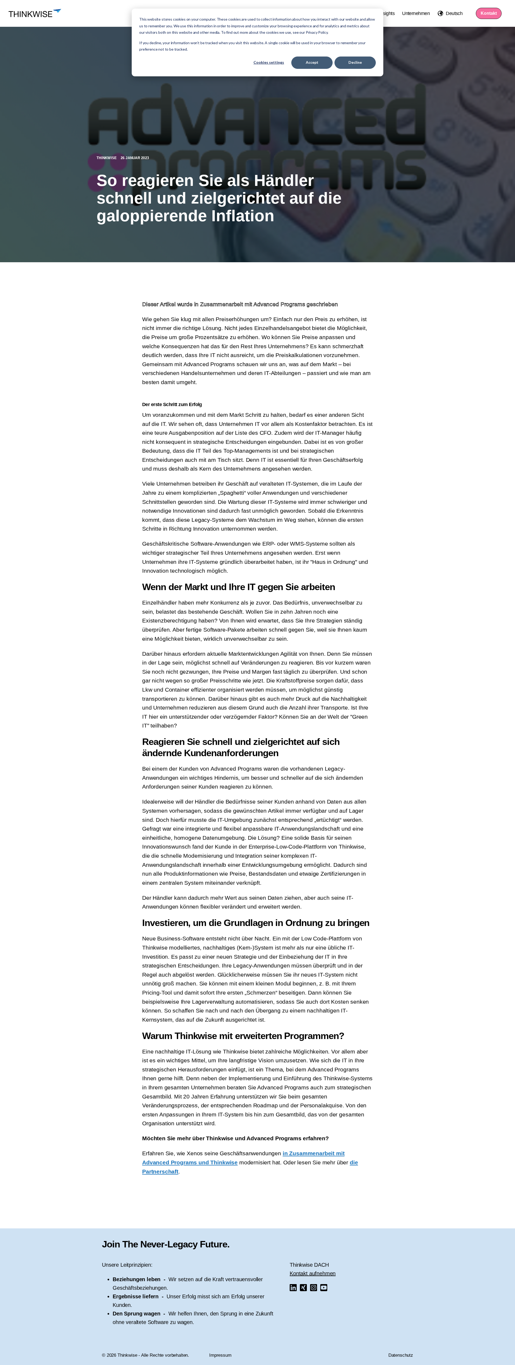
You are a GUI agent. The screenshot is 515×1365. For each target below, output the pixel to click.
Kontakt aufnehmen (313, 1273)
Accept (312, 62)
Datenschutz (400, 1355)
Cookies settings (268, 62)
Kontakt (489, 13)
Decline (355, 62)
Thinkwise (107, 158)
